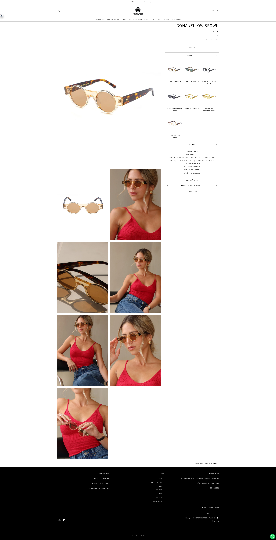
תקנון (160, 486)
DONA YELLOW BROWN (203, 463)
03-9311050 (214, 488)
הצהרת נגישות (157, 501)
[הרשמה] (216, 513)
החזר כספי (159, 490)
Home (216, 463)
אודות (160, 494)
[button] (59, 11)
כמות (217, 35)
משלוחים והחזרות (156, 482)
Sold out (192, 47)
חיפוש (160, 478)
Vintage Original (136, 535)
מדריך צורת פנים (157, 497)
